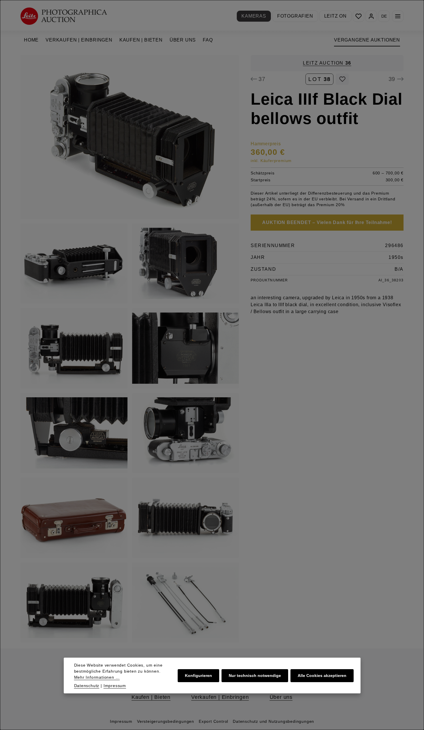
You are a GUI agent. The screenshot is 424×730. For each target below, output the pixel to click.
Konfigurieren (198, 675)
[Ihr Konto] (371, 16)
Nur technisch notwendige (255, 675)
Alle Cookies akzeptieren (322, 675)
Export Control (213, 721)
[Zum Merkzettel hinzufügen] (342, 79)
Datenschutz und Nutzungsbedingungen (273, 721)
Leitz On (335, 16)
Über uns (281, 697)
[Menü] (398, 16)
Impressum (121, 721)
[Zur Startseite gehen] (63, 16)
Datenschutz (87, 685)
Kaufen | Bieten (151, 697)
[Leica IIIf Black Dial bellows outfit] (129, 137)
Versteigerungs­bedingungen (165, 721)
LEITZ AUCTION (327, 63)
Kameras (253, 16)
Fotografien (295, 16)
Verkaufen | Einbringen (220, 697)
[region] (130, 349)
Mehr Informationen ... (97, 677)
